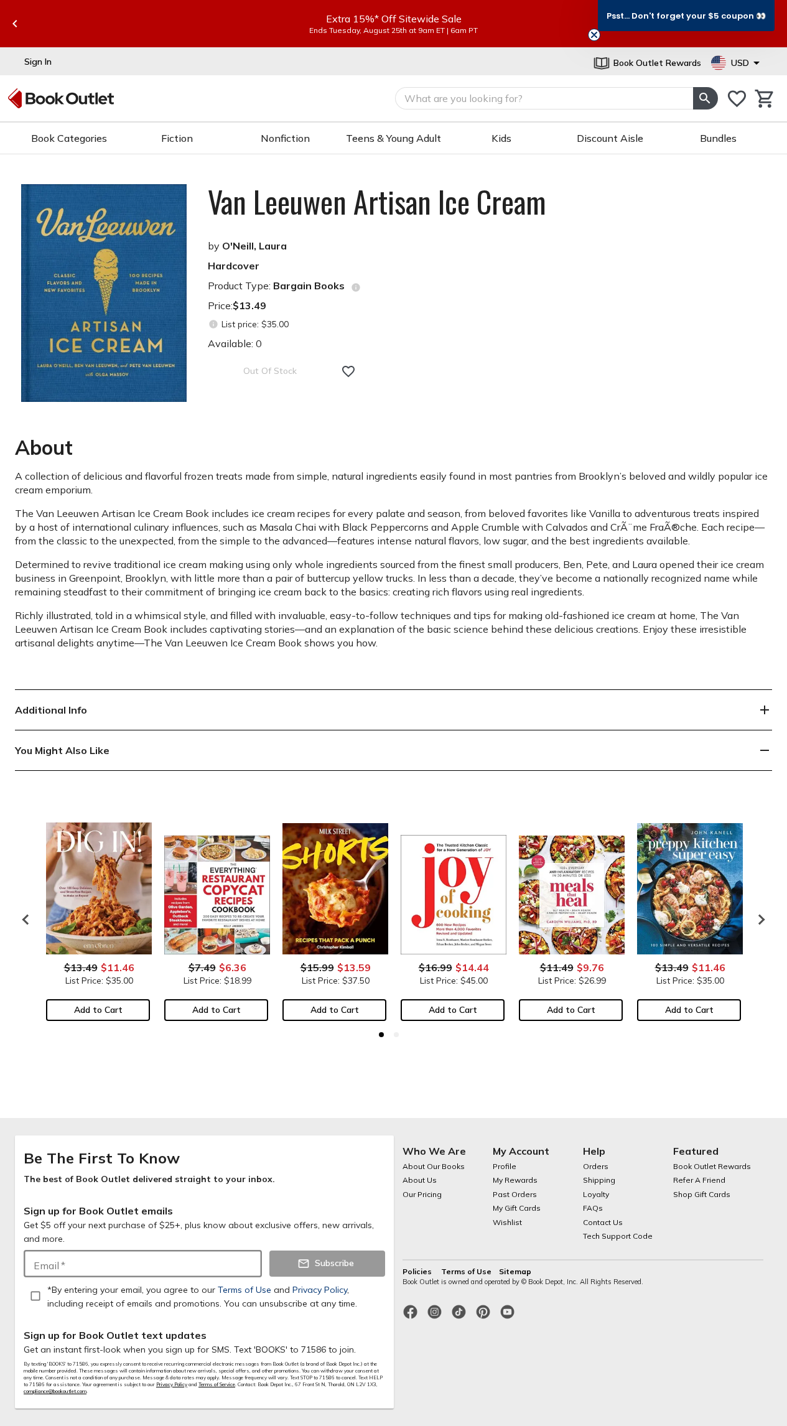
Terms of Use (466, 1271)
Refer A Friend (699, 1180)
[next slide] (758, 919)
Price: (237, 305)
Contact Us (603, 1222)
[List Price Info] (213, 324)
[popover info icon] (356, 287)
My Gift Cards (517, 1208)
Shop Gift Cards (701, 1194)
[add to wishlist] (348, 371)
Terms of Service (216, 1384)
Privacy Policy (171, 1384)
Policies (418, 1271)
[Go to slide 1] (381, 1034)
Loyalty (596, 1194)
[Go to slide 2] (396, 1034)
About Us (420, 1180)
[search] (705, 98)
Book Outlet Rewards (712, 1166)
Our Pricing (422, 1194)
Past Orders (515, 1194)
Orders (595, 1166)
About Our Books (434, 1166)
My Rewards (515, 1180)
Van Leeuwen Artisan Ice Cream (377, 201)
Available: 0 (235, 343)
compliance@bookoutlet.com (55, 1391)
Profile (504, 1166)
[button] (686, 15)
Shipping (599, 1180)
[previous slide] (15, 24)
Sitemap (515, 1271)
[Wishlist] (737, 99)
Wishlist (507, 1222)
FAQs (593, 1208)
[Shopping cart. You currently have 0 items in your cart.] (765, 99)
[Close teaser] (594, 35)
